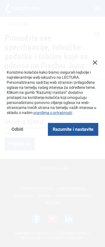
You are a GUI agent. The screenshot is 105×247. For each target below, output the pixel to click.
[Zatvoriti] (95, 62)
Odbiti (17, 129)
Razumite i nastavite (73, 129)
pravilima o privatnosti (52, 112)
